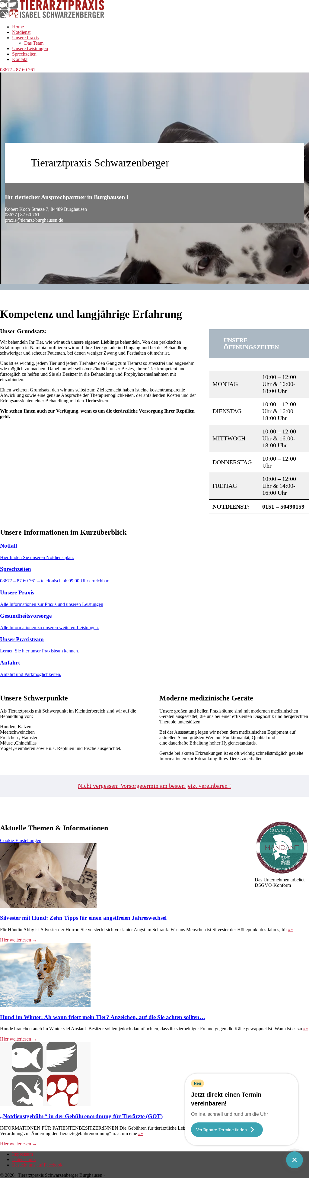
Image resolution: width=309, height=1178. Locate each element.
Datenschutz (24, 1159)
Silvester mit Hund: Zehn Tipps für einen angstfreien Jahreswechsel (83, 918)
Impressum (22, 1154)
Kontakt (19, 59)
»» (290, 929)
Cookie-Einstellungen (20, 840)
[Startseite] (52, 16)
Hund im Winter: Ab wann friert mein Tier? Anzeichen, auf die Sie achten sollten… (102, 1017)
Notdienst (21, 32)
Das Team (33, 43)
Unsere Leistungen (30, 48)
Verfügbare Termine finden (221, 1129)
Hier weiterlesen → (18, 939)
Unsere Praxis (25, 37)
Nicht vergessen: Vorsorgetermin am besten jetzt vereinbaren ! (154, 785)
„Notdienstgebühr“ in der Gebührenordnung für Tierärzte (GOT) (81, 1116)
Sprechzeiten (24, 53)
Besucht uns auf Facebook (37, 1164)
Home (18, 26)
